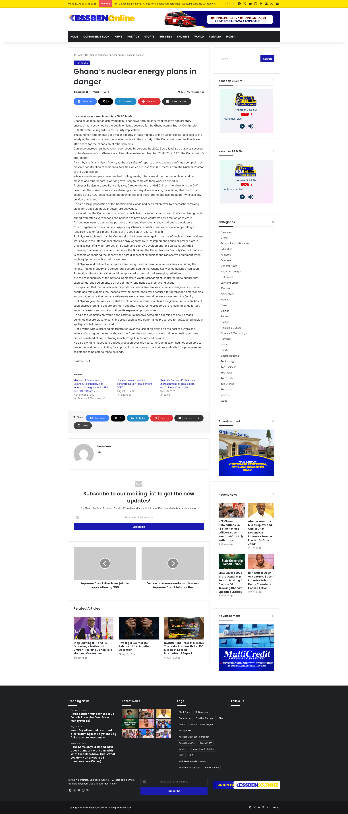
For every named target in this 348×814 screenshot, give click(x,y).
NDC (181, 755)
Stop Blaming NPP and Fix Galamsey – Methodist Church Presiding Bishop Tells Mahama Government (93, 648)
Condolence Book (96, 36)
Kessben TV (206, 743)
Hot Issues (91, 54)
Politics (133, 36)
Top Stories (227, 383)
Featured (226, 254)
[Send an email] (87, 91)
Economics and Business (235, 243)
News (118, 36)
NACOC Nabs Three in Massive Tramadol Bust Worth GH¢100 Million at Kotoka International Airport (184, 648)
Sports (149, 36)
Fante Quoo (184, 718)
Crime (224, 237)
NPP (191, 755)
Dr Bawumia (201, 712)
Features (226, 260)
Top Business (228, 367)
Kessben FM (185, 730)
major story (227, 293)
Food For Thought (205, 718)
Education (226, 249)
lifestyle (225, 288)
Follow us (237, 701)
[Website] (99, 452)
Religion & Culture (231, 327)
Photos (225, 316)
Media (224, 299)
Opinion (225, 310)
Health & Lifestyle (231, 271)
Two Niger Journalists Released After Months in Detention (135, 646)
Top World (226, 389)
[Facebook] (70, 790)
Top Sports (227, 378)
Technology (227, 361)
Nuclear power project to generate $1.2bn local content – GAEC (135, 384)
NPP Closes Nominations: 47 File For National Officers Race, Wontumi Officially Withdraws (231, 530)
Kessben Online (98, 807)
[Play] (242, 126)
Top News (226, 372)
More (230, 36)
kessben (80, 91)
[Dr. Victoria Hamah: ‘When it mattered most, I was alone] (130, 713)
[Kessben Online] (101, 18)
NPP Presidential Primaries (192, 761)
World (199, 36)
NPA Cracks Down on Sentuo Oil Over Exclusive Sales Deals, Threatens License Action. (260, 580)
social (224, 344)
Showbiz (183, 36)
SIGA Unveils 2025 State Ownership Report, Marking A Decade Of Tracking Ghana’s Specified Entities (230, 582)
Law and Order (229, 282)
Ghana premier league (201, 724)
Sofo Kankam (212, 767)
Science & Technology (234, 333)
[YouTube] (79, 790)
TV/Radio (215, 36)
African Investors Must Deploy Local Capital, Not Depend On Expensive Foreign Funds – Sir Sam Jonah (260, 532)
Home (74, 36)
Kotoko (182, 749)
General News (229, 265)
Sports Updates (230, 355)
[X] (74, 790)
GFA (221, 718)
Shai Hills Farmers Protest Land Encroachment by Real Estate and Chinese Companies (178, 384)
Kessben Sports (186, 743)
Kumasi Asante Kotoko (202, 749)
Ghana (182, 724)
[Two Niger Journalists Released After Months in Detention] (139, 628)
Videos (225, 395)
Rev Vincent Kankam (189, 767)
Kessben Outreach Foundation (194, 736)
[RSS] (87, 790)
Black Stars (184, 712)
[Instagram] (83, 790)
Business (166, 36)
